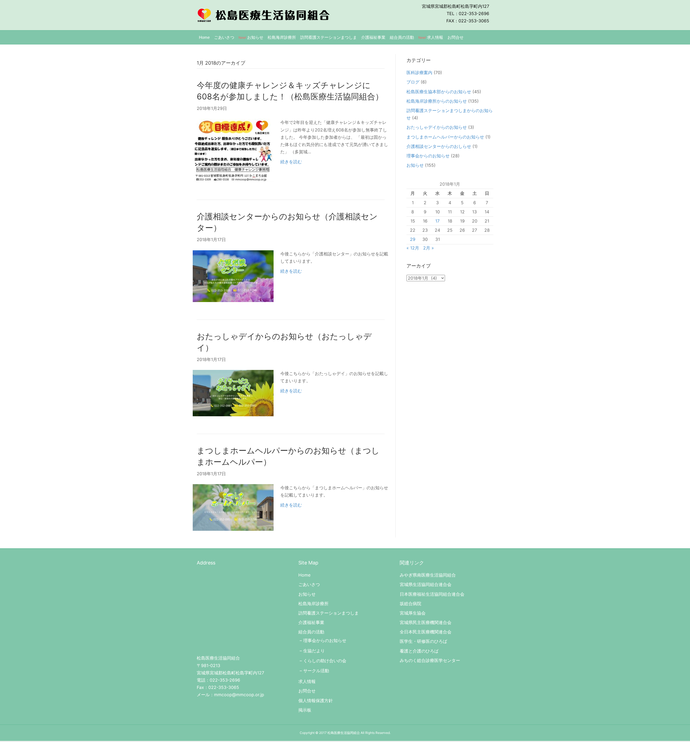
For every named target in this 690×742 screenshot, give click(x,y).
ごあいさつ (224, 37)
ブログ (412, 82)
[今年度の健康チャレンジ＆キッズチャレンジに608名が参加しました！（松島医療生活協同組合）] (233, 150)
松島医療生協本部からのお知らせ (438, 91)
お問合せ (455, 37)
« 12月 (412, 248)
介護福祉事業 (373, 37)
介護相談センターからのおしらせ (438, 146)
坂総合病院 (410, 603)
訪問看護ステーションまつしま (328, 37)
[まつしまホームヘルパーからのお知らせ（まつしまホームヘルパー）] (233, 507)
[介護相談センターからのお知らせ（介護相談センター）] (233, 275)
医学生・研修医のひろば (423, 641)
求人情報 (430, 37)
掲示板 (304, 710)
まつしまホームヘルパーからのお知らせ (445, 137)
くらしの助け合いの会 (324, 660)
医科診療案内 (419, 72)
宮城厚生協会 (413, 613)
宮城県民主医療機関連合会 (425, 622)
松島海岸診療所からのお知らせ (436, 101)
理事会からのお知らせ (428, 155)
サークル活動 (316, 670)
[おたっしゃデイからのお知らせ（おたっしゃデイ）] (233, 392)
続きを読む (291, 161)
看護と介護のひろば (419, 651)
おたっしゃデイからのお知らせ (436, 127)
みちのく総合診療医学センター (430, 660)
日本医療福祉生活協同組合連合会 (432, 594)
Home (204, 37)
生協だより (314, 650)
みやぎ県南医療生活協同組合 (428, 575)
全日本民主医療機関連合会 (425, 631)
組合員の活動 (402, 37)
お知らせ (251, 37)
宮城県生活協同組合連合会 (425, 584)
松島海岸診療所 (282, 37)
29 (412, 239)
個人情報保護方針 (315, 700)
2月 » (428, 248)
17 (437, 221)
